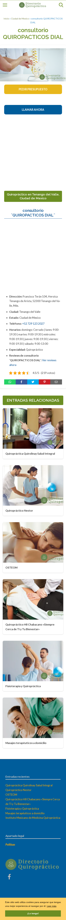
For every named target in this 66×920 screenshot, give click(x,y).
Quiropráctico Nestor (18, 790)
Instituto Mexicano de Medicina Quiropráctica (32, 817)
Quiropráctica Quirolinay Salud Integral (29, 785)
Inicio (6, 18)
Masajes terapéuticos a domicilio (25, 813)
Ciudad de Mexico (20, 18)
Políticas (10, 844)
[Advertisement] (33, 151)
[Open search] (61, 5)
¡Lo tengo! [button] (33, 913)
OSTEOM (11, 794)
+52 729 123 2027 (33, 323)
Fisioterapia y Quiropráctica (22, 808)
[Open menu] (5, 5)
